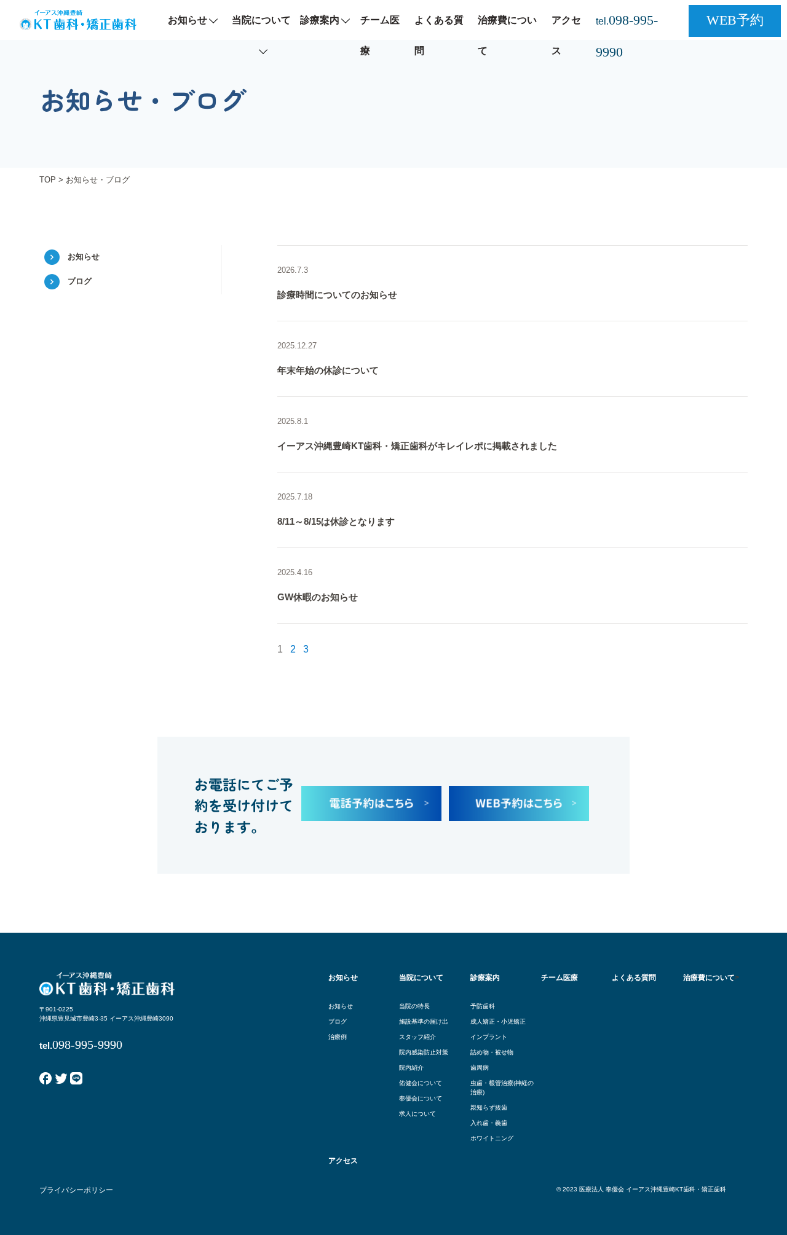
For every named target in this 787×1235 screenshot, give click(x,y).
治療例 (337, 1036)
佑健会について (420, 1083)
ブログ (80, 281)
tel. (627, 36)
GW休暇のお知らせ (317, 597)
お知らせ (187, 20)
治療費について (507, 35)
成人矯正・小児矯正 (498, 1021)
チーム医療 (380, 35)
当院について (261, 20)
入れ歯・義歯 (488, 1122)
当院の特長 (414, 1006)
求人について (417, 1113)
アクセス (566, 35)
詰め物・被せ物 (491, 1052)
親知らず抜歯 (488, 1107)
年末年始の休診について (328, 370)
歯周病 (479, 1067)
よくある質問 (439, 35)
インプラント (488, 1036)
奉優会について (420, 1098)
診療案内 (319, 20)
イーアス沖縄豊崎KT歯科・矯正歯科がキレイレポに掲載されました (417, 446)
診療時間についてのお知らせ (337, 294)
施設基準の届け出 (423, 1021)
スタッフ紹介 (417, 1036)
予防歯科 (482, 1006)
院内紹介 (411, 1067)
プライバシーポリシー (76, 1190)
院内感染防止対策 (423, 1052)
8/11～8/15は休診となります (336, 521)
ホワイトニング (491, 1138)
